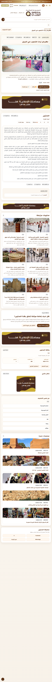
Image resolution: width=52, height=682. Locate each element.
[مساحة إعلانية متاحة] (26, 102)
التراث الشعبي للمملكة (43, 453)
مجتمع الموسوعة (44, 406)
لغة (47, 419)
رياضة (47, 424)
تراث (39, 37)
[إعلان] (26, 384)
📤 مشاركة (35, 122)
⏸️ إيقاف (34, 87)
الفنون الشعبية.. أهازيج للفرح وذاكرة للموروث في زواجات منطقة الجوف (38, 238)
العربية (40, 82)
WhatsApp (38, 539)
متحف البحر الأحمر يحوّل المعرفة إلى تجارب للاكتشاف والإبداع (38, 268)
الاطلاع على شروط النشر (29, 325)
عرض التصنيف (45, 366)
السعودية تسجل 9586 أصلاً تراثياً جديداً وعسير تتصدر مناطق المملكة (14, 298)
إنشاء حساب (5, 5)
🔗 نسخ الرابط (25, 87)
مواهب (46, 428)
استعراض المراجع (34, 366)
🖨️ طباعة (28, 122)
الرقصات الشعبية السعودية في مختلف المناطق (37, 488)
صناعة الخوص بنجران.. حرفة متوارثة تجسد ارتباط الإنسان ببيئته (15, 268)
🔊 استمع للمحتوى (43, 87)
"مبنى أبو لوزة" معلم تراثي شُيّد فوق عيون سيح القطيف (14, 238)
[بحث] (3, 19)
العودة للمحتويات (6, 30)
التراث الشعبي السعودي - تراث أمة (40, 470)
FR (49, 5)
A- (44, 122)
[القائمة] (48, 25)
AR (43, 5)
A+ (48, 122)
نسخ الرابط (14, 539)
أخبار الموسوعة (44, 410)
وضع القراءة (21, 122)
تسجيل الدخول (11, 5)
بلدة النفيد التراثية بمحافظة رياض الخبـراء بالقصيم (39, 298)
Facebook (38, 536)
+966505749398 (4, 1)
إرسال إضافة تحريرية (43, 325)
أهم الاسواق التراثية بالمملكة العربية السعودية (37, 522)
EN (46, 5)
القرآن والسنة (45, 415)
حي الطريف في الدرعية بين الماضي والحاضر (38, 505)
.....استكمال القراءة (23, 79)
